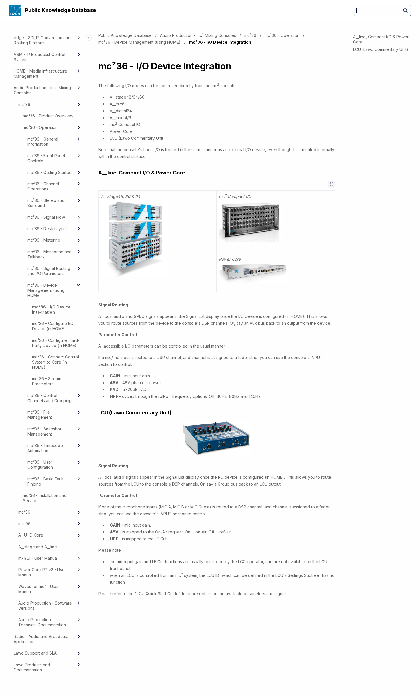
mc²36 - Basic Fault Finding (45, 481)
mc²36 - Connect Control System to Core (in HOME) (55, 362)
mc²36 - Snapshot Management (44, 431)
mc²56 (24, 512)
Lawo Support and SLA (35, 653)
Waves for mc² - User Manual (38, 589)
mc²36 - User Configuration (40, 465)
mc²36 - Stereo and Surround (46, 203)
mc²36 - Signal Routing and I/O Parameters (48, 271)
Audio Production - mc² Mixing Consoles (42, 90)
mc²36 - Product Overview (48, 115)
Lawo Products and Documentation (32, 667)
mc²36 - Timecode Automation (45, 448)
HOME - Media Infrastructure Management (40, 74)
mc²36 (24, 104)
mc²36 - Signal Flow (46, 217)
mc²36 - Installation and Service (45, 498)
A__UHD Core (30, 535)
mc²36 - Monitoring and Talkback (49, 254)
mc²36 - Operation (40, 127)
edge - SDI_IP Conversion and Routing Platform (42, 40)
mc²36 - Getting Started (49, 172)
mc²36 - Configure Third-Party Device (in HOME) (56, 343)
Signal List (195, 316)
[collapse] (78, 285)
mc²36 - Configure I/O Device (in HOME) (52, 326)
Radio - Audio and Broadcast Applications (41, 639)
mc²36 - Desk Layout (47, 228)
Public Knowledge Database (60, 10)
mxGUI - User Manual (38, 558)
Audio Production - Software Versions (45, 606)
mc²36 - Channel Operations (43, 186)
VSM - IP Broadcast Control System (39, 57)
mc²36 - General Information (42, 142)
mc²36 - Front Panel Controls (46, 158)
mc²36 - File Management (39, 415)
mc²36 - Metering (43, 240)
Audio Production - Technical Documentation (42, 622)
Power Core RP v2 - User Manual (42, 572)
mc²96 (24, 523)
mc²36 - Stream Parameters (46, 381)
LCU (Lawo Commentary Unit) (380, 49)
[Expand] (78, 37)
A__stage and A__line (37, 546)
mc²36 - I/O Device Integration (51, 309)
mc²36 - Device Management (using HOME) (46, 290)
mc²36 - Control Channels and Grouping (49, 398)
